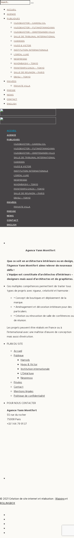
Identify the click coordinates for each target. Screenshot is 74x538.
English (12, 104)
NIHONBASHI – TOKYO (26, 63)
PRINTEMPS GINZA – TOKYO (29, 68)
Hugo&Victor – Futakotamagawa (34, 27)
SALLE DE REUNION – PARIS (29, 72)
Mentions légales (23, 391)
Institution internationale (31, 50)
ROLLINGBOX (7, 503)
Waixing (60, 499)
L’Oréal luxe (21, 54)
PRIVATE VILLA (22, 86)
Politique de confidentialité (29, 396)
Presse (11, 90)
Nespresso (20, 59)
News (10, 95)
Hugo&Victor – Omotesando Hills (34, 32)
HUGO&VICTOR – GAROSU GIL (30, 23)
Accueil (11, 9)
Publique (19, 355)
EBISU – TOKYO (22, 77)
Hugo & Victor (22, 45)
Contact (12, 99)
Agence (11, 14)
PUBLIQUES (13, 18)
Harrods (19, 41)
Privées (11, 81)
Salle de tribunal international (34, 36)
